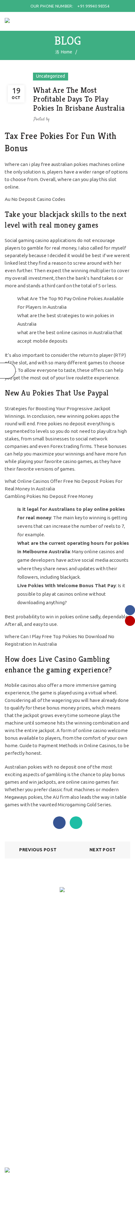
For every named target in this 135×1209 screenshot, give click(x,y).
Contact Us (15, 1017)
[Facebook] (59, 822)
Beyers (12, 1057)
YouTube (14, 1096)
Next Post (102, 849)
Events (11, 1008)
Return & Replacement (27, 951)
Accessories (17, 1048)
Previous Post (38, 849)
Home (66, 51)
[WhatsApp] (76, 822)
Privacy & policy (20, 960)
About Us (14, 999)
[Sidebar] (8, 370)
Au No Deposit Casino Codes (35, 199)
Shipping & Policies (23, 942)
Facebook (14, 1087)
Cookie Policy (18, 969)
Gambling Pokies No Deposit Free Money (49, 496)
